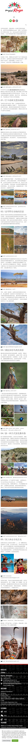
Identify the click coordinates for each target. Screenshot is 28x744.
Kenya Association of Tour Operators (16, 727)
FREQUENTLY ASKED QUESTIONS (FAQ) (11, 704)
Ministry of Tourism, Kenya (8, 725)
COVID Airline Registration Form (9, 702)
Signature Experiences (6, 691)
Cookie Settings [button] (6, 740)
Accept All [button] (15, 740)
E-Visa (2, 700)
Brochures (3, 693)
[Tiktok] (17, 21)
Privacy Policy (4, 695)
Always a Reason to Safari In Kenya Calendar (12, 698)
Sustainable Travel (5, 697)
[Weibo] (13, 21)
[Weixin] (10, 21)
